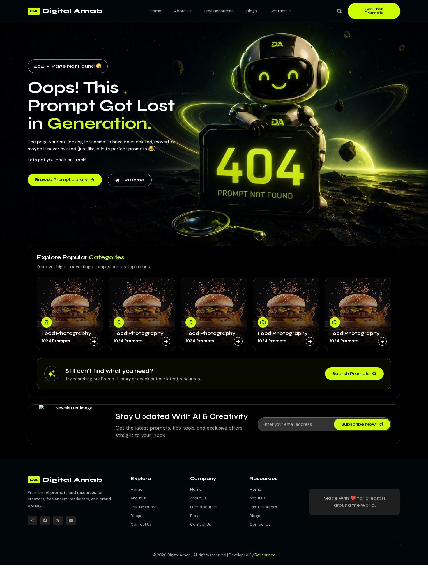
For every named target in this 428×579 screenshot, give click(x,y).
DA (34, 11)
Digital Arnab (72, 11)
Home (155, 10)
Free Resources (219, 10)
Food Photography (66, 333)
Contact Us (280, 10)
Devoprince (264, 554)
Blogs (251, 10)
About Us (183, 10)
